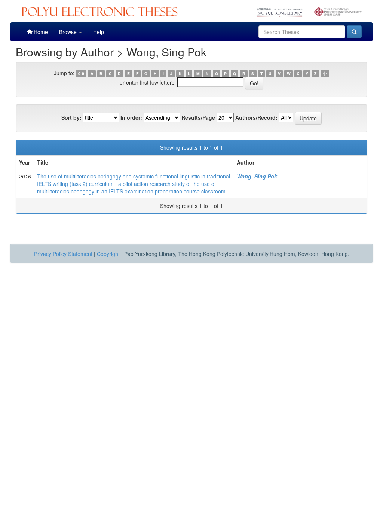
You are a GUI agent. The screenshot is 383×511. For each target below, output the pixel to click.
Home (40, 32)
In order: (131, 117)
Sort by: (71, 117)
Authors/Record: (256, 117)
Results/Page (198, 117)
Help (98, 32)
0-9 (81, 73)
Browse (68, 32)
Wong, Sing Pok (257, 176)
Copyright (108, 253)
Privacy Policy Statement (63, 253)
